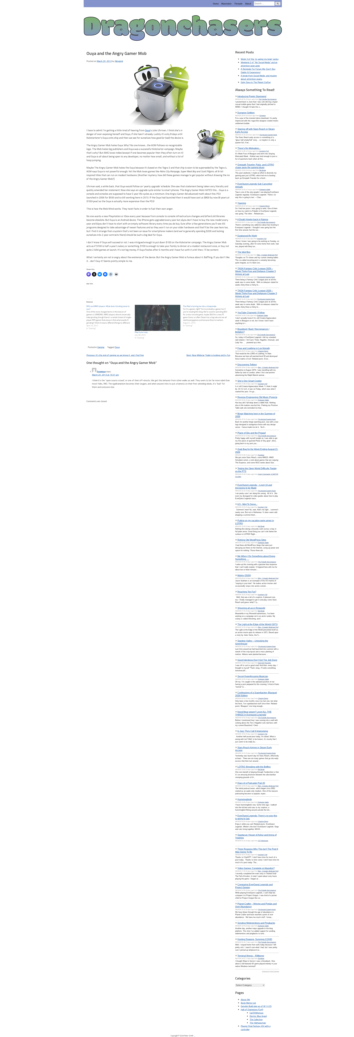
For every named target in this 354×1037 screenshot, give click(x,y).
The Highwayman (258, 1022)
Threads (238, 3)
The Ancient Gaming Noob (268, 135)
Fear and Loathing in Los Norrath (253, 348)
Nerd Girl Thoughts (264, 663)
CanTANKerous (256, 1012)
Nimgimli (119, 61)
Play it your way (141, 332)
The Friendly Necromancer (268, 99)
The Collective (256, 1019)
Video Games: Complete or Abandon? (256, 868)
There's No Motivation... (249, 148)
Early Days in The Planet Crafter (256, 82)
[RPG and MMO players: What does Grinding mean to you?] (110, 317)
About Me (245, 999)
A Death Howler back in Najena (252, 219)
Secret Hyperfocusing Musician (252, 676)
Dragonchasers (183, 28)
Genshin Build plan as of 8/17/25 (256, 1006)
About (248, 3)
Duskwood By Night (247, 235)
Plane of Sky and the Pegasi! (251, 433)
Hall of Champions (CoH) (252, 1009)
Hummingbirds (244, 799)
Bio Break (262, 170)
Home (216, 3)
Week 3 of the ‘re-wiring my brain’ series (259, 59)
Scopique (101, 371)
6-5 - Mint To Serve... (247, 504)
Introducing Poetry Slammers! (251, 96)
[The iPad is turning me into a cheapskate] (207, 316)
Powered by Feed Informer (270, 971)
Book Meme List (248, 1003)
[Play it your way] (157, 318)
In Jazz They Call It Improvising (252, 731)
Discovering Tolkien (247, 364)
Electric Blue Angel (258, 1016)
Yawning (241, 203)
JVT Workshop (263, 841)
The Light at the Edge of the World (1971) (257, 624)
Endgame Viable (264, 189)
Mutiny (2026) (244, 575)
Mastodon (226, 3)
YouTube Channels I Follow (251, 312)
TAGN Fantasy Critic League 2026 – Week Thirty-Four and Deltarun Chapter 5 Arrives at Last (255, 271)
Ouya (147, 130)
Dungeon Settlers (246, 112)
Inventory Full (264, 151)
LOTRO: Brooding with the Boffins (254, 766)
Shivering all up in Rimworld (251, 608)
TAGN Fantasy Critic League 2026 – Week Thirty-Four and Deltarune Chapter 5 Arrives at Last (256, 293)
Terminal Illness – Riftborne (250, 955)
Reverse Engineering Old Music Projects (257, 397)
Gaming (100, 347)
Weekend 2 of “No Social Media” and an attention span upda (259, 64)
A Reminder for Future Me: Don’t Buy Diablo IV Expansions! (258, 70)
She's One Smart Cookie (249, 381)
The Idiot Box (243, 252)
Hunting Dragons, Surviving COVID (254, 939)
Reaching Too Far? (246, 591)
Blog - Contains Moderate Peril (267, 255)
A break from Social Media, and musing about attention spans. (259, 77)
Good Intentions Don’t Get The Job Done (257, 660)
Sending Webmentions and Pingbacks (256, 923)
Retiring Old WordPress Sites (251, 540)
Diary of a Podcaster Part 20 (251, 783)
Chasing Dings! (264, 206)
